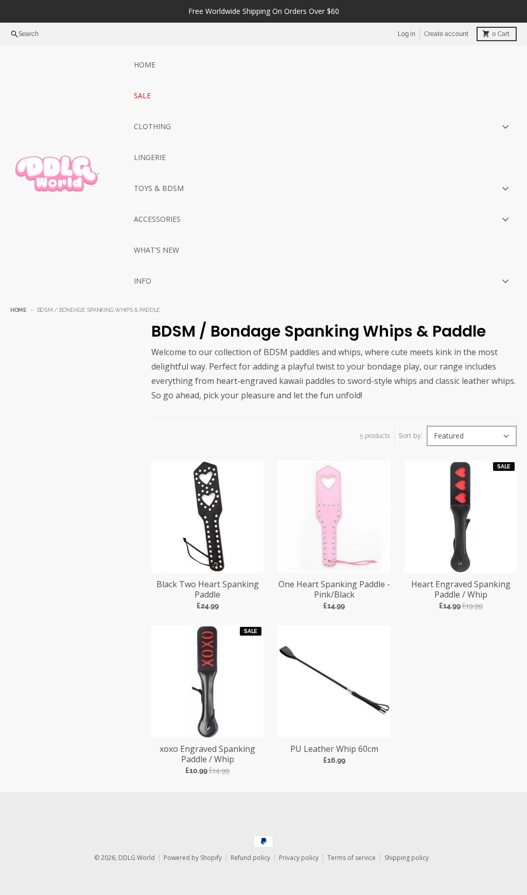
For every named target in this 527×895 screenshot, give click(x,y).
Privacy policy (299, 857)
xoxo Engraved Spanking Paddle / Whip (207, 754)
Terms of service (351, 857)
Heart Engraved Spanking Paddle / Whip (461, 589)
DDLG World (136, 857)
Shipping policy (406, 857)
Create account (446, 34)
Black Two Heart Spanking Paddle (207, 589)
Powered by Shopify (193, 857)
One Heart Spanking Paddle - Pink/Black (334, 589)
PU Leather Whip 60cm (334, 749)
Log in (406, 34)
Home (18, 310)
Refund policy (250, 857)
